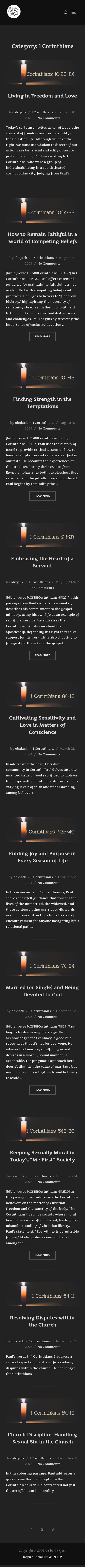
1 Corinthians (42, 112)
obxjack (20, 112)
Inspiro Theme (33, 1557)
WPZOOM (55, 1557)
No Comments (49, 118)
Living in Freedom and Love (42, 96)
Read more (45, 336)
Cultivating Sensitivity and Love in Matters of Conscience (42, 725)
